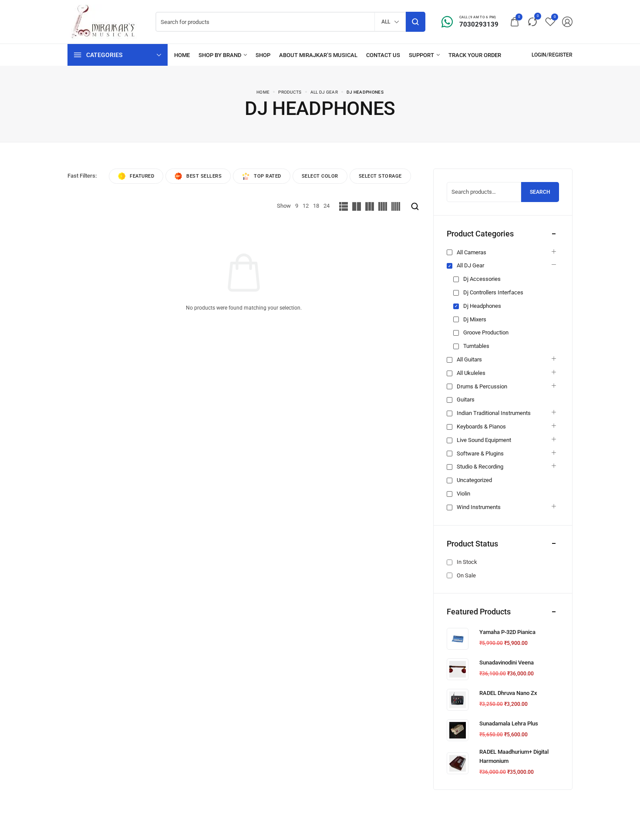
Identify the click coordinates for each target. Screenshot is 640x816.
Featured (142, 176)
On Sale (466, 575)
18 (316, 205)
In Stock (467, 562)
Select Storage (380, 176)
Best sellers (204, 176)
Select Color (320, 176)
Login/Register (552, 55)
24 (326, 205)
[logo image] (105, 21)
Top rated (267, 176)
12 (306, 205)
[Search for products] (415, 22)
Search (540, 192)
